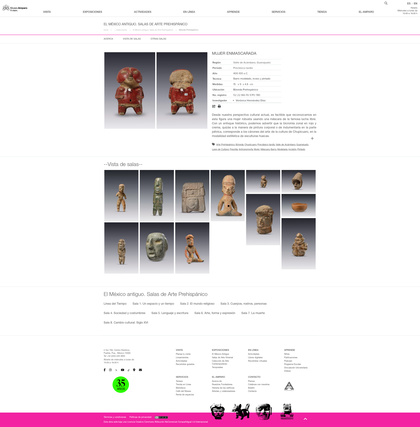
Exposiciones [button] (92, 12)
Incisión (292, 149)
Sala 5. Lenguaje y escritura (169, 313)
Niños (287, 354)
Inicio (106, 30)
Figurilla (234, 149)
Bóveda (240, 145)
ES (408, 4)
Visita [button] (47, 12)
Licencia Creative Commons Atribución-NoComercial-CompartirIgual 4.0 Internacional (167, 422)
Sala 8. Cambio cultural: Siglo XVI (126, 322)
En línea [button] (189, 12)
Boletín (251, 388)
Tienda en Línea (183, 385)
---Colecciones (120, 30)
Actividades (181, 361)
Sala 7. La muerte (253, 313)
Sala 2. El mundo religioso (197, 304)
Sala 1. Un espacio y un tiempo (153, 304)
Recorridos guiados (185, 364)
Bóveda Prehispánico (245, 89)
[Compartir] (214, 107)
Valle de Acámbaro (285, 145)
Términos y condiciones (115, 417)
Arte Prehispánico (225, 145)
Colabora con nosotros (259, 385)
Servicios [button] (278, 12)
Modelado (282, 149)
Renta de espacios (185, 395)
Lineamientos (182, 358)
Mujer (257, 149)
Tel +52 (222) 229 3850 (114, 356)
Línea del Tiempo (115, 304)
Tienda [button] (322, 12)
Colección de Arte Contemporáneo (220, 362)
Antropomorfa (246, 149)
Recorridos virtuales (257, 361)
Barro (273, 149)
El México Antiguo (220, 354)
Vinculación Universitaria (295, 368)
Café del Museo (183, 391)
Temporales (217, 368)
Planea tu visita (183, 354)
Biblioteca (180, 388)
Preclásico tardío (266, 145)
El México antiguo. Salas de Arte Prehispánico (153, 30)
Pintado (301, 149)
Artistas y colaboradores (223, 391)
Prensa (251, 381)
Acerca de (217, 381)
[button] (386, 3)
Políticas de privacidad (140, 417)
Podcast (288, 361)
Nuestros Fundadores (222, 385)
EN (415, 4)
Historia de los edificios (223, 388)
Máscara (265, 149)
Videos (287, 371)
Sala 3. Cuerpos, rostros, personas (243, 304)
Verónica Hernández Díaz (251, 100)
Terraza (179, 381)
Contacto (252, 391)
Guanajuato (302, 145)
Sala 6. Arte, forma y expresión (214, 313)
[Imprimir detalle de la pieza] (219, 107)
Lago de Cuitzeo (220, 149)
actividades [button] (142, 12)
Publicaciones (290, 358)
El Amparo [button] (366, 12)
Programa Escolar (292, 364)
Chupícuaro (250, 145)
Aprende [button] (233, 12)
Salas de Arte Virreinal (222, 358)
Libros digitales (255, 358)
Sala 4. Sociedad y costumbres (124, 313)
